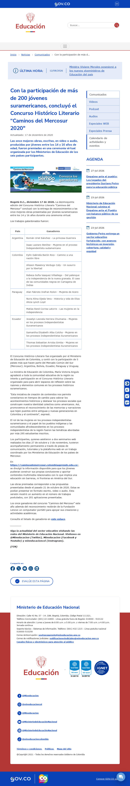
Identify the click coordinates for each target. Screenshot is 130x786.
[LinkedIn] (36, 568)
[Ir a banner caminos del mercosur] (46, 178)
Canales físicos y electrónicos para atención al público (45, 642)
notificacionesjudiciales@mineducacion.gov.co (74, 638)
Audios (93, 116)
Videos (93, 101)
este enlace (58, 519)
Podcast (94, 109)
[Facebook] (12, 568)
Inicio (13, 54)
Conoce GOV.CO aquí (108, 778)
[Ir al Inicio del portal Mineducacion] (41, 668)
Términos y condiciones (29, 749)
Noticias (25, 54)
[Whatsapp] (30, 568)
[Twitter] (18, 568)
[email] (24, 568)
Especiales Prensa (100, 130)
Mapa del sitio (64, 749)
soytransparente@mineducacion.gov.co (59, 635)
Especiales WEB (99, 123)
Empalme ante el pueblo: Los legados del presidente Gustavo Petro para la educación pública (102, 182)
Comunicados (42, 54)
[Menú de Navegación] (65, 46)
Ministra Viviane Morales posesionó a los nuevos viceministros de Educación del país (92, 70)
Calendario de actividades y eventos (98, 142)
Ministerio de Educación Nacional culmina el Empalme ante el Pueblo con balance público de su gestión (102, 210)
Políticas (49, 749)
